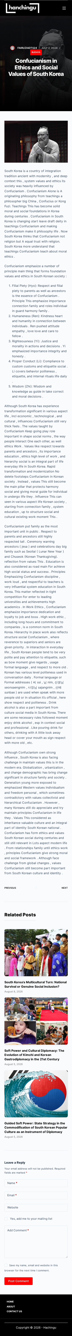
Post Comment (18, 1281)
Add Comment (18, 1230)
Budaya (36, 52)
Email (12, 1195)
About (11, 1306)
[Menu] (64, 8)
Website (12, 1207)
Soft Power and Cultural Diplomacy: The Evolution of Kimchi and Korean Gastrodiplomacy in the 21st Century (34, 1055)
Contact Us (14, 1311)
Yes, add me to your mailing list (30, 1218)
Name (12, 1183)
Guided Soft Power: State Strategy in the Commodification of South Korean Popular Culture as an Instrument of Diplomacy (35, 1127)
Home (10, 1301)
